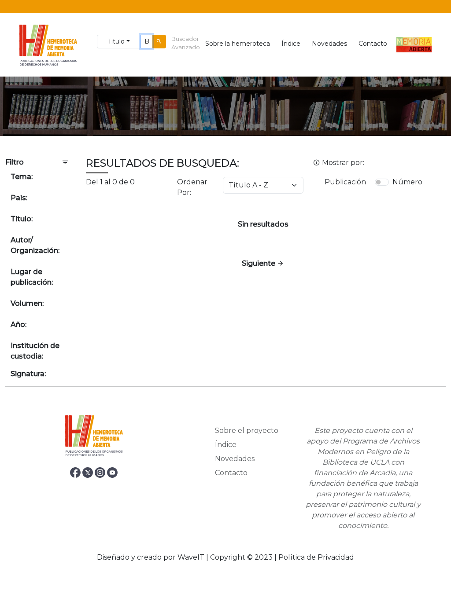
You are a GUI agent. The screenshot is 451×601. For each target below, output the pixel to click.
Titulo (116, 41)
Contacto (373, 44)
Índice (290, 44)
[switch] (382, 182)
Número (407, 182)
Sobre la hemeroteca (237, 44)
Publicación (345, 182)
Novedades (329, 44)
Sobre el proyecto (246, 430)
